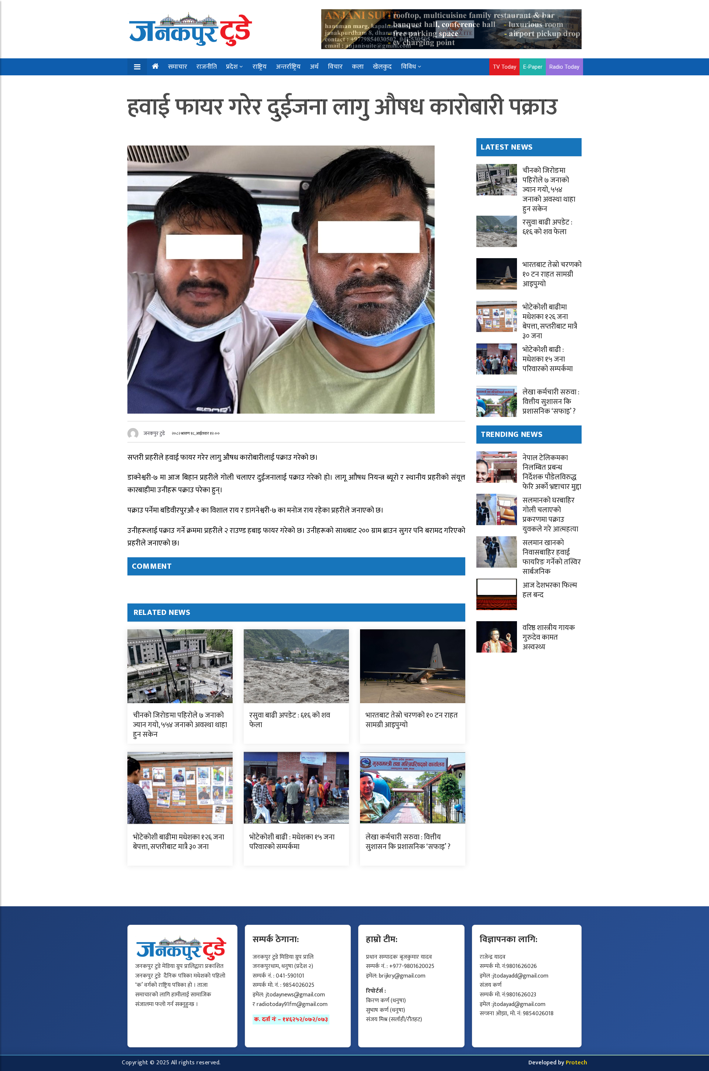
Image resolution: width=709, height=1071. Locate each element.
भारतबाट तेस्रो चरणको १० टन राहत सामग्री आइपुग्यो (412, 720)
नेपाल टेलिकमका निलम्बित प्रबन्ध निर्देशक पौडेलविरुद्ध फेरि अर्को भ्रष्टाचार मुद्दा (552, 472)
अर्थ (314, 66)
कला (358, 66)
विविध (408, 66)
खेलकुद (382, 66)
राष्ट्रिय (260, 66)
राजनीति (206, 66)
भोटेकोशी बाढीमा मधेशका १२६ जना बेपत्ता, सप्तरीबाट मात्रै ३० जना (178, 842)
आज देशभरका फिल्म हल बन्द (550, 590)
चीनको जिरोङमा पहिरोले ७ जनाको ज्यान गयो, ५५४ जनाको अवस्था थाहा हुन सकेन (180, 725)
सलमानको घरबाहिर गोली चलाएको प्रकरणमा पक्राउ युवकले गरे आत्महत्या (550, 515)
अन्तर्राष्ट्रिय (288, 66)
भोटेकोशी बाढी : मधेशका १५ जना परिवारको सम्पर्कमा (292, 842)
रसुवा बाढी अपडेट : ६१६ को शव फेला (289, 720)
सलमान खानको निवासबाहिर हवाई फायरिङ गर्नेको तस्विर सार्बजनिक (552, 557)
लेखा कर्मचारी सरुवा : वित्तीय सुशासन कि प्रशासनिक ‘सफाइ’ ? (408, 842)
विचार (335, 66)
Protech (576, 1063)
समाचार (177, 66)
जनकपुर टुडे (154, 433)
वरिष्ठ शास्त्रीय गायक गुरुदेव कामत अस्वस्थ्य (549, 637)
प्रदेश (232, 66)
